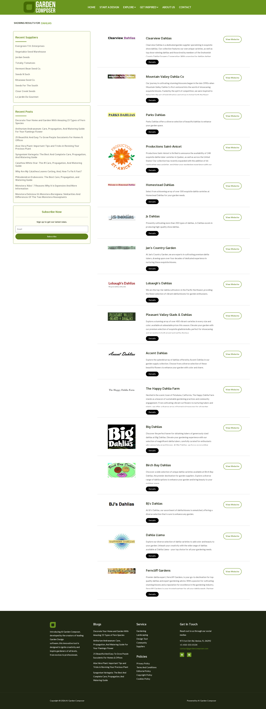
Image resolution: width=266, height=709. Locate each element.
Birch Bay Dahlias (158, 465)
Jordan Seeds (22, 57)
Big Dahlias (154, 427)
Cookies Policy (143, 679)
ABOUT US (168, 7)
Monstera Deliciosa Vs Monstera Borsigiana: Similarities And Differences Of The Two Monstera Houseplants (47, 195)
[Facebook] (182, 655)
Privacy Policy (143, 663)
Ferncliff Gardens (158, 570)
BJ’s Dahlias (154, 503)
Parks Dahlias (155, 115)
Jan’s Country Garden (161, 248)
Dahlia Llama (155, 535)
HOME (91, 7)
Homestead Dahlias (160, 185)
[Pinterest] (189, 655)
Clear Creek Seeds (25, 91)
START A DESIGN (109, 7)
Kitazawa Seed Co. (25, 80)
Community (141, 642)
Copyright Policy (144, 675)
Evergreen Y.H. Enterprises (29, 46)
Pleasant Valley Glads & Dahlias (169, 314)
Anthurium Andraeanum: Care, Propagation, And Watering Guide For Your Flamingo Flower (110, 644)
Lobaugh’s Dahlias (159, 283)
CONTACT (185, 7)
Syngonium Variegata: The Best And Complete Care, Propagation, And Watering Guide (109, 676)
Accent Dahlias (156, 353)
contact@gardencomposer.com (194, 648)
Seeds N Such (22, 74)
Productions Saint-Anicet (164, 146)
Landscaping (142, 635)
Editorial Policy (143, 671)
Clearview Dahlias (159, 38)
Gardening (141, 631)
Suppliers (140, 646)
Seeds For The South (26, 85)
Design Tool (142, 639)
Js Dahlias (153, 216)
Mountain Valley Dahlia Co (165, 76)
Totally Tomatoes (25, 63)
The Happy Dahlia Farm (163, 388)
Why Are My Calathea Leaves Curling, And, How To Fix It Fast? (48, 171)
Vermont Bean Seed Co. (28, 68)
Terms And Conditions (146, 667)
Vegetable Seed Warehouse (30, 51)
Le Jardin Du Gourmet (27, 96)
